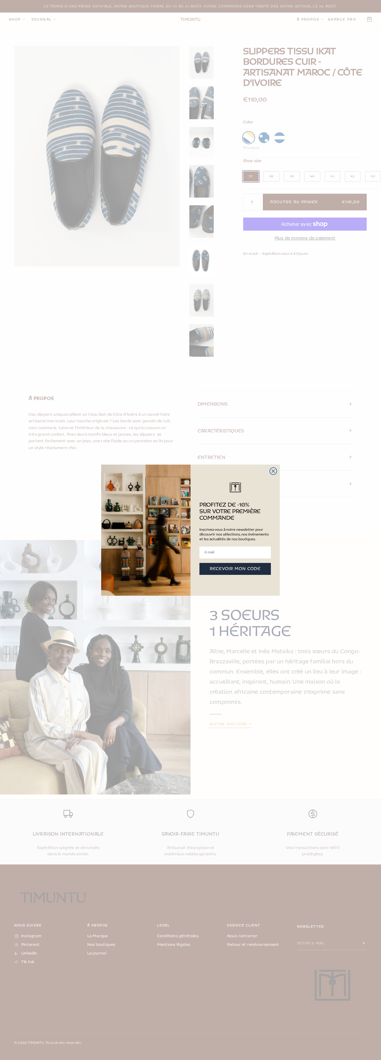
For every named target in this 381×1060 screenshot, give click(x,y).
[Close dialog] (273, 471)
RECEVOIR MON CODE (235, 568)
